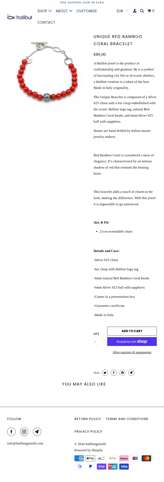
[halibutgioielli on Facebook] (12, 432)
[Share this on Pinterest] (122, 373)
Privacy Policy (88, 431)
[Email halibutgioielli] (38, 432)
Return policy (87, 419)
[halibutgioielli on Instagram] (25, 432)
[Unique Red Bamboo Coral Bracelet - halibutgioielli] (48, 73)
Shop (42, 11)
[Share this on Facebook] (113, 373)
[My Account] (135, 11)
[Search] (142, 11)
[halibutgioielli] (19, 17)
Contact (46, 22)
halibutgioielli (96, 444)
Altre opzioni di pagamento (132, 352)
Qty (96, 333)
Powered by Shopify (88, 450)
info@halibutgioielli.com (25, 443)
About (62, 11)
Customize (86, 11)
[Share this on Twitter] (104, 373)
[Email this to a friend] (130, 373)
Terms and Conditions (127, 419)
